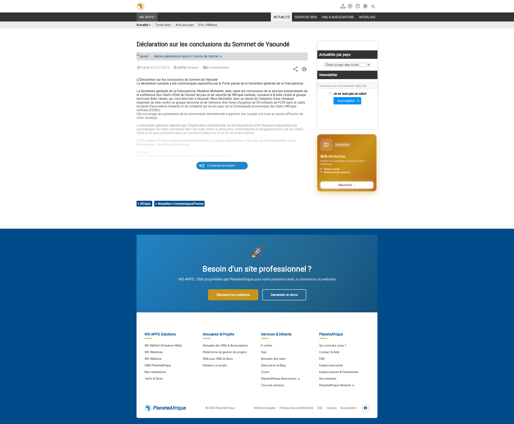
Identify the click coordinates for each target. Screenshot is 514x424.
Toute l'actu (163, 25)
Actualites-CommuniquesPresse (181, 204)
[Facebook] (365, 408)
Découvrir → (347, 185)
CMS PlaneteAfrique (158, 365)
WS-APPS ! (147, 17)
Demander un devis (284, 295)
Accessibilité (349, 408)
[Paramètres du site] (366, 6)
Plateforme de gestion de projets (224, 352)
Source (205, 56)
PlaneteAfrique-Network (335, 385)
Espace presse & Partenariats (338, 372)
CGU (320, 408)
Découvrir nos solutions (233, 295)
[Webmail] (351, 6)
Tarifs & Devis (154, 378)
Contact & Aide (329, 352)
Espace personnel (331, 365)
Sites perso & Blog (273, 365)
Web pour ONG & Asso (218, 359)
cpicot (172, 56)
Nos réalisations (155, 372)
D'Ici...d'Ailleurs (208, 25)
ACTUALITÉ (282, 17)
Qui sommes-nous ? (332, 345)
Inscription (346, 101)
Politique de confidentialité (296, 408)
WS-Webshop (154, 352)
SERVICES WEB (306, 17)
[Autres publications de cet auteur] (144, 56)
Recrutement (327, 378)
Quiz (264, 352)
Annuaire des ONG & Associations (225, 345)
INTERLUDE (367, 17)
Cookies (332, 408)
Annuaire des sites (273, 359)
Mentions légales (265, 408)
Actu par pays (185, 25)
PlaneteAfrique (169, 408)
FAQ (322, 359)
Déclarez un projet (215, 365)
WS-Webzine (153, 359)
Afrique (145, 204)
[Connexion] (343, 6)
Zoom (265, 372)
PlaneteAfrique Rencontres (279, 378)
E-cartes (266, 345)
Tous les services (272, 385)
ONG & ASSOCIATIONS (338, 17)
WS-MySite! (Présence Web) (163, 345)
